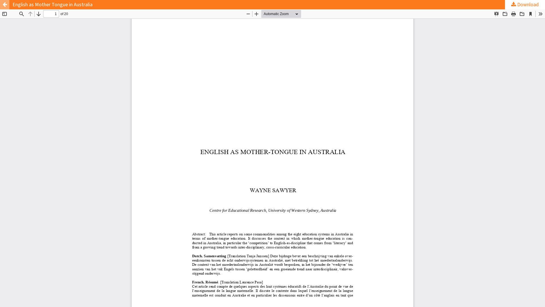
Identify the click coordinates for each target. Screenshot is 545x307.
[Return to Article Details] (4, 4)
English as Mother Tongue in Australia (52, 4)
